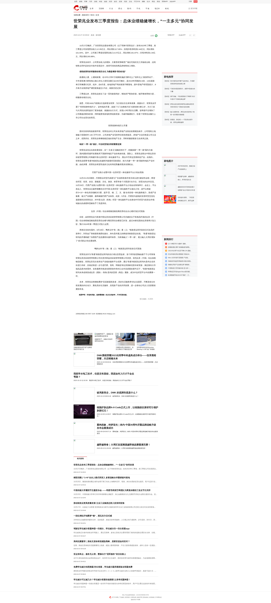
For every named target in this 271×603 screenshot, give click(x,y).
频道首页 (85, 15)
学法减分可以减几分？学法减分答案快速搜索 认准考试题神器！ (102, 579)
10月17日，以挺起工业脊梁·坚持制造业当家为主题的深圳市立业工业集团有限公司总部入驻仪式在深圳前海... (114, 507)
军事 (85, 1)
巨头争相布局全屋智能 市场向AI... (179, 254)
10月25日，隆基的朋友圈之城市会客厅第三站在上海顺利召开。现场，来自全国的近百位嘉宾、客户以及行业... (115, 481)
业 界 (91, 8)
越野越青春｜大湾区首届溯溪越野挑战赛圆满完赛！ (123, 444)
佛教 (143, 1)
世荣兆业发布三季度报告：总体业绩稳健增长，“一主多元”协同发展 (104, 465)
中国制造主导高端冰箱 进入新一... (179, 268)
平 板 (147, 8)
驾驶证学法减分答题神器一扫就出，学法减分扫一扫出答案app (102, 528)
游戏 (95, 1)
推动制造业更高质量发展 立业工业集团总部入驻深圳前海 (99, 503)
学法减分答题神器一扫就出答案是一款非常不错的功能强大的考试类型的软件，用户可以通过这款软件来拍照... (115, 583)
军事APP (165, 1)
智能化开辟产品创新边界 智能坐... (179, 264)
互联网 (101, 8)
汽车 (90, 1)
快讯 (92, 15)
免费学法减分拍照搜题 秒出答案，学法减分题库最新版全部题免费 (103, 567)
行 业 (111, 8)
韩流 (153, 1)
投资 (120, 1)
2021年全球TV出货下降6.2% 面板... (180, 251)
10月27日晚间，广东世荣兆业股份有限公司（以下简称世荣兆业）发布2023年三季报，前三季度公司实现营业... (115, 469)
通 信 (120, 8)
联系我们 (127, 597)
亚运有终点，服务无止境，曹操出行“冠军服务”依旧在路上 (100, 554)
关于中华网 (115, 597)
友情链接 (151, 597)
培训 (125, 1)
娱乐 (115, 1)
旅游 (105, 1)
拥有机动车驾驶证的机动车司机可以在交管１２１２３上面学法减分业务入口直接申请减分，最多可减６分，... (115, 571)
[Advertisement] (109, 327)
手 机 (138, 8)
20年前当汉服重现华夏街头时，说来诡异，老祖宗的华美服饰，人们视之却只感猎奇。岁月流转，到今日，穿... (115, 520)
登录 (195, 1)
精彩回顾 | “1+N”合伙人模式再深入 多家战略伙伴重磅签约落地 (102, 477)
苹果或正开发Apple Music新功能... (179, 271)
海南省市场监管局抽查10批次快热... (180, 261)
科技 (100, 1)
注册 (190, 1)
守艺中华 (137, 1)
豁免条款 (145, 597)
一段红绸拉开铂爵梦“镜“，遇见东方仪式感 (93, 516)
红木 (148, 1)
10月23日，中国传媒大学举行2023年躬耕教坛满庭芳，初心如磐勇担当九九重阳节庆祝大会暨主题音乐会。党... (115, 494)
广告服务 (121, 597)
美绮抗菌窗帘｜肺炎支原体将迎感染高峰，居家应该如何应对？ (102, 541)
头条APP (173, 1)
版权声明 (139, 597)
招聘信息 (133, 597)
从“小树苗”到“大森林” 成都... (177, 244)
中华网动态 (158, 597)
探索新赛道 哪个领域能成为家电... (179, 247)
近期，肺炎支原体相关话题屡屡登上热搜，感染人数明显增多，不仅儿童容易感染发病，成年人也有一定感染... (115, 545)
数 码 (129, 8)
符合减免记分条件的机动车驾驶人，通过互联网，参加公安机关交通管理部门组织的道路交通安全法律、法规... (115, 532)
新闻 (80, 1)
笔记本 (157, 8)
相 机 (167, 8)
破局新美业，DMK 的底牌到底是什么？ (117, 392)
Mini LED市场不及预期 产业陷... (178, 257)
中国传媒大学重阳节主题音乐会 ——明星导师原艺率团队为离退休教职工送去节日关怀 (112, 490)
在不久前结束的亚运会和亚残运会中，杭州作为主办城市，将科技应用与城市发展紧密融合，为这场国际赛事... (115, 558)
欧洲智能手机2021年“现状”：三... (179, 275)
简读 (158, 1)
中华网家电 (81, 8)
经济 (110, 1)
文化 (130, 1)
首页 (75, 1)
